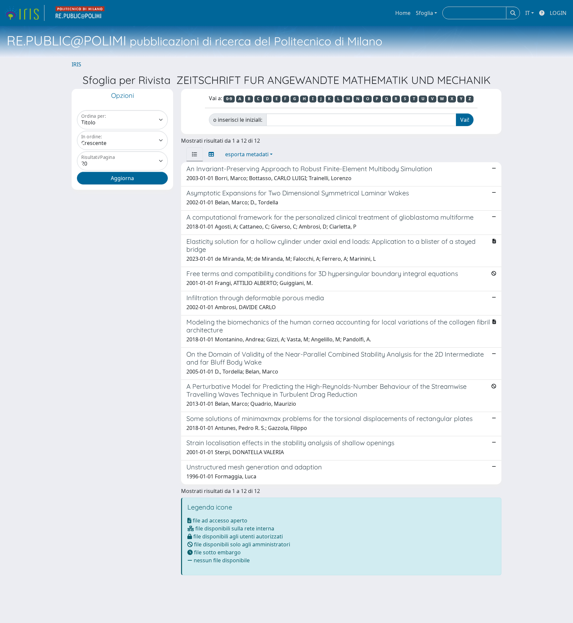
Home (403, 13)
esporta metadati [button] (247, 154)
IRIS (76, 64)
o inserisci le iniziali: (237, 119)
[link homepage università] (80, 13)
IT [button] (527, 13)
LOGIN (558, 13)
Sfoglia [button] (424, 13)
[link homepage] (24, 13)
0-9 (229, 99)
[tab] (194, 154)
